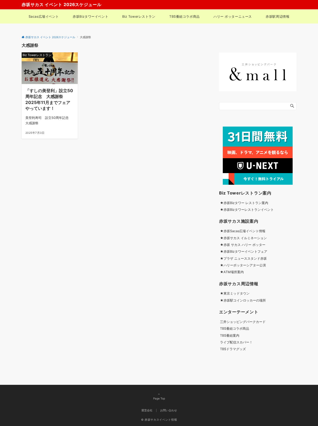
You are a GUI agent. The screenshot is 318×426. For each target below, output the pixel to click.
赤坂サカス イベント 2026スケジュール (61, 4)
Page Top (159, 398)
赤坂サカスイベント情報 (161, 419)
